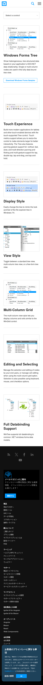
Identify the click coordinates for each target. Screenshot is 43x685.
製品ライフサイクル (11, 571)
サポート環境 (9, 577)
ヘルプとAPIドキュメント (13, 553)
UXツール (7, 513)
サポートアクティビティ (13, 598)
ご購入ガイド (9, 531)
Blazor (6, 625)
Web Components (11, 632)
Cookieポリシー (10, 671)
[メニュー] (39, 3)
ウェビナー (8, 562)
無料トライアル (9, 523)
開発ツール (8, 510)
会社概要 (7, 640)
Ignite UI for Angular (12, 610)
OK (21, 676)
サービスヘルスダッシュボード (15, 586)
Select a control (13, 15)
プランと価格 (9, 534)
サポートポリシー (10, 580)
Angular (7, 622)
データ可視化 (9, 516)
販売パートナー (9, 541)
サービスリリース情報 (12, 574)
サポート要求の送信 (11, 602)
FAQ (5, 544)
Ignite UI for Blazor (11, 613)
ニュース (7, 643)
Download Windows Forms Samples (20, 80)
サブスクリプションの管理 (14, 595)
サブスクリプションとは (13, 538)
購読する (10, 496)
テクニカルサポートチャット (14, 583)
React (6, 628)
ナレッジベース (9, 556)
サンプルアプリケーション (14, 559)
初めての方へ (9, 507)
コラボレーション (10, 519)
